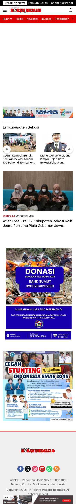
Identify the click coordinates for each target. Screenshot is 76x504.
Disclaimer (39, 484)
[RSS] (56, 469)
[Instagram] (35, 469)
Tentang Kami (20, 484)
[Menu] (5, 10)
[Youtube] (42, 469)
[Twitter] (28, 469)
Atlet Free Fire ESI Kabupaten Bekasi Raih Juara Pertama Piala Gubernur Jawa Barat (37, 225)
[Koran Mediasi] (25, 10)
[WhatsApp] (49, 469)
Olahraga (9, 215)
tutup (6, 497)
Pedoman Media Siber (36, 480)
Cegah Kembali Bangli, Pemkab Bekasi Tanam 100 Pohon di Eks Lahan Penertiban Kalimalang (18, 159)
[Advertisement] (38, 63)
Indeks (14, 480)
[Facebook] (20, 469)
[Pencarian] (71, 10)
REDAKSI (60, 480)
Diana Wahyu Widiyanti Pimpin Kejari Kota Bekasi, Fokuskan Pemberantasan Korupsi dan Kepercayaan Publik (56, 159)
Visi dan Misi (58, 484)
